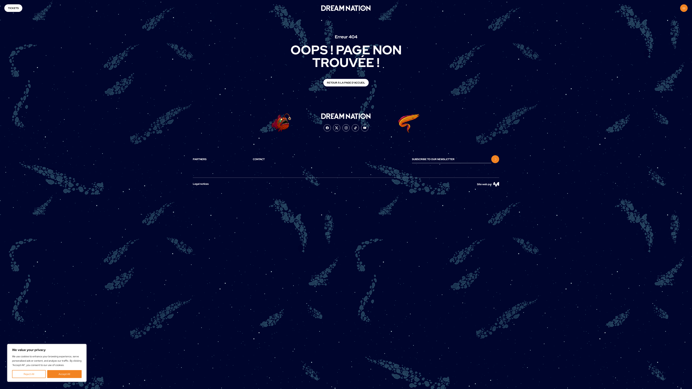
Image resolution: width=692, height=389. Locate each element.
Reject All (29, 374)
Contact (259, 159)
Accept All (64, 374)
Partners (200, 159)
